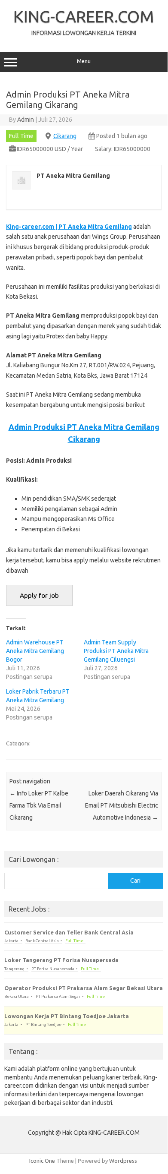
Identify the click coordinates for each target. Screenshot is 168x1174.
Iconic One (42, 1161)
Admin (25, 119)
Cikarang (64, 136)
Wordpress (123, 1161)
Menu (84, 61)
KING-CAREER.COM (83, 16)
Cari (135, 880)
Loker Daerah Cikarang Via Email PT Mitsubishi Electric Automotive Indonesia (121, 805)
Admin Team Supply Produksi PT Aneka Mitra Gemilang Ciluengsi (116, 651)
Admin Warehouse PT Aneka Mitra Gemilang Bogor (35, 651)
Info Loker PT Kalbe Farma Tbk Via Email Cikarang (38, 805)
